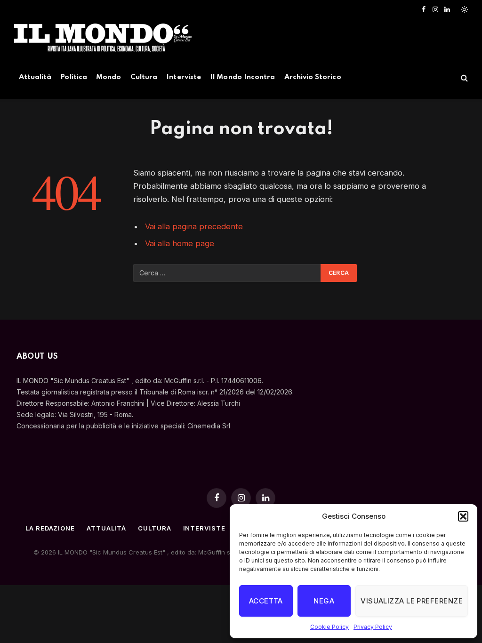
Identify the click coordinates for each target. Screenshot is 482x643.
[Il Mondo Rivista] (103, 37)
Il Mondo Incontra (242, 77)
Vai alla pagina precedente (194, 226)
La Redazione (50, 528)
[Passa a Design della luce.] (463, 9)
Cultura (143, 77)
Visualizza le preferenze (412, 600)
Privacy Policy (372, 626)
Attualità (35, 77)
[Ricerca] (463, 77)
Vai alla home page (179, 243)
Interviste (183, 77)
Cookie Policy (329, 626)
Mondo (108, 77)
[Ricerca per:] (227, 273)
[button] (463, 516)
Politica (73, 77)
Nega (323, 600)
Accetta (266, 600)
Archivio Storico (312, 77)
